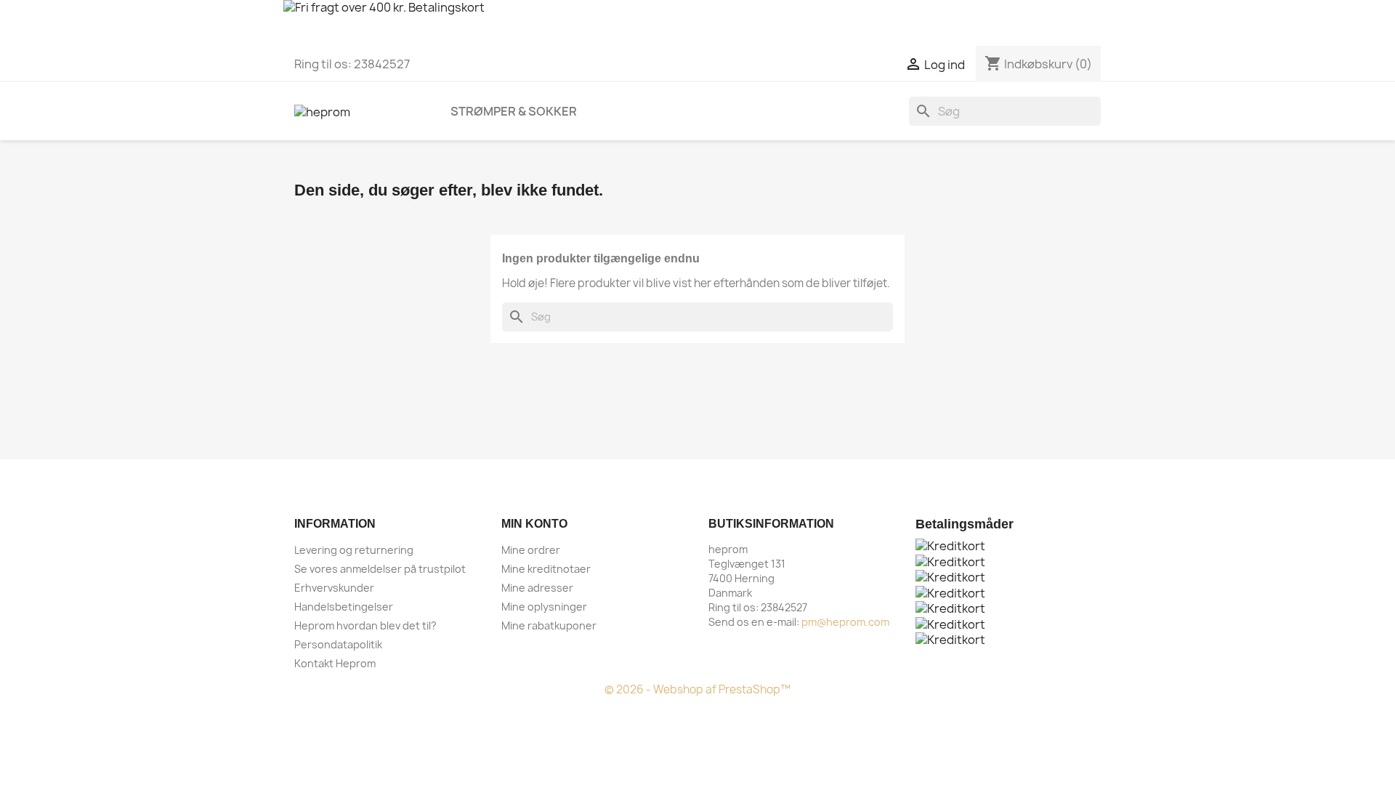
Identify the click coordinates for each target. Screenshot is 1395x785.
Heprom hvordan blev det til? (365, 625)
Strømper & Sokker (513, 111)
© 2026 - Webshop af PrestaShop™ (697, 689)
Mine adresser (537, 588)
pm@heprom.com (845, 622)
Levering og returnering (353, 550)
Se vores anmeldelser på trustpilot (380, 569)
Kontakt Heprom (335, 663)
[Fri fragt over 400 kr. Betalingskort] (697, 23)
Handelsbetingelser (343, 606)
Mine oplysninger (544, 606)
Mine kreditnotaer (546, 569)
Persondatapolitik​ (338, 644)
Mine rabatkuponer (549, 625)
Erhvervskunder (334, 588)
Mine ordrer (530, 550)
